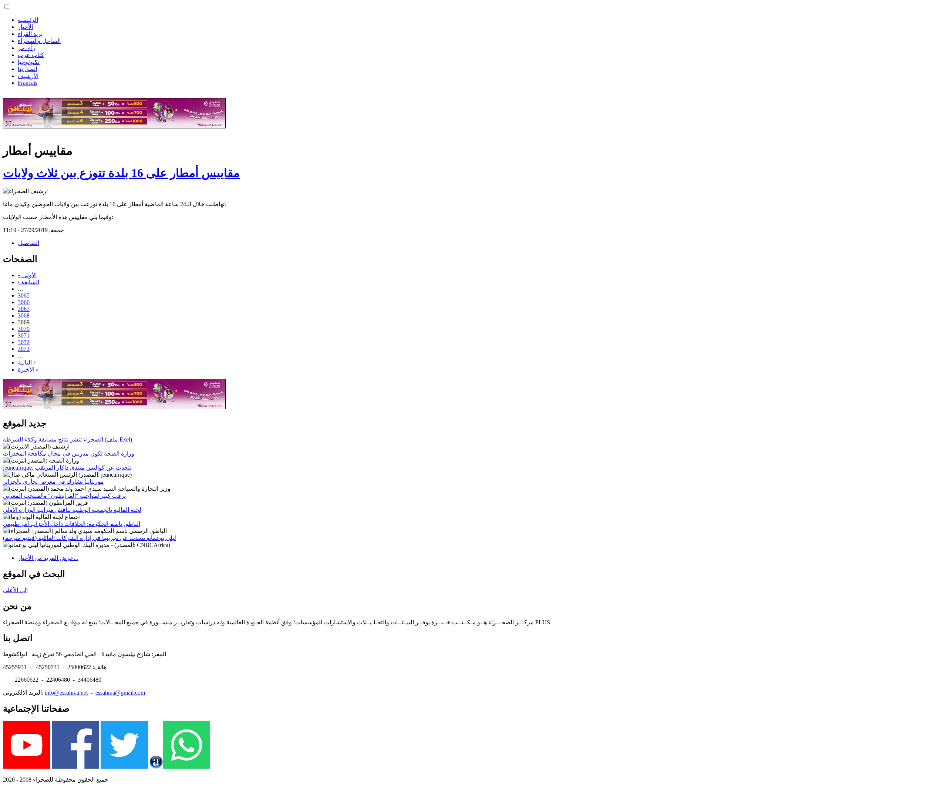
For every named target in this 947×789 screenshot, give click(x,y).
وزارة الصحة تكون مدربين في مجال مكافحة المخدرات (68, 453)
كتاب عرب (31, 55)
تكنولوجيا (29, 62)
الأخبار (25, 27)
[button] (6, 6)
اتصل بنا (27, 69)
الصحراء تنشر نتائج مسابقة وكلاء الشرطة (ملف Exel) (67, 439)
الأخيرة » (28, 369)
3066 (24, 302)
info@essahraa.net (66, 692)
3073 (24, 349)
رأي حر (27, 48)
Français (27, 83)
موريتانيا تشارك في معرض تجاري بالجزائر (53, 482)
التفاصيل (28, 243)
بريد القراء (30, 34)
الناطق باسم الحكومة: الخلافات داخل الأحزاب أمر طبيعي (71, 524)
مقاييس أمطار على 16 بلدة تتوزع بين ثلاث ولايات (121, 172)
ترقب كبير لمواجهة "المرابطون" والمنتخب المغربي (64, 496)
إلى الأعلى (15, 590)
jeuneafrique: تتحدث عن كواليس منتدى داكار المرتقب (67, 467)
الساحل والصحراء (39, 41)
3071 (24, 335)
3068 (24, 315)
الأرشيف (28, 76)
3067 (24, 309)
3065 (24, 295)
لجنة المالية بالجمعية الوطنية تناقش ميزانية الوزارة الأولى (72, 510)
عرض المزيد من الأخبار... (48, 558)
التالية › (26, 362)
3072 (24, 342)
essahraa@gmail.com (120, 692)
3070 (24, 329)
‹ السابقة (28, 282)
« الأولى (27, 275)
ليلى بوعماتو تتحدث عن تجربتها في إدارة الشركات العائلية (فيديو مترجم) (89, 538)
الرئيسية (28, 20)
